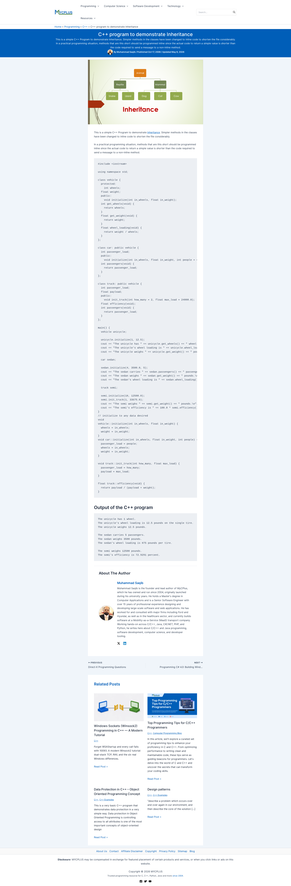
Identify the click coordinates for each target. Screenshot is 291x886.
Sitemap (182, 851)
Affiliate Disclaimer (132, 851)
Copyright (151, 851)
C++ (96, 740)
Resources (86, 18)
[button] (97, 6)
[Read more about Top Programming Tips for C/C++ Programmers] (172, 705)
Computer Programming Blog (167, 733)
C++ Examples (106, 799)
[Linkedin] (124, 643)
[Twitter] (145, 881)
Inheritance (153, 132)
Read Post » (101, 766)
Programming (88, 6)
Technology (174, 6)
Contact (114, 851)
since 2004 (177, 875)
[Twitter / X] (118, 643)
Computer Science (114, 6)
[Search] (234, 12)
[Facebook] (141, 881)
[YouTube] (150, 881)
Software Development (146, 6)
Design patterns (158, 789)
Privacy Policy (167, 851)
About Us (101, 851)
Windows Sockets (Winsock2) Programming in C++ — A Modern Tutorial (118, 730)
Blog (192, 851)
